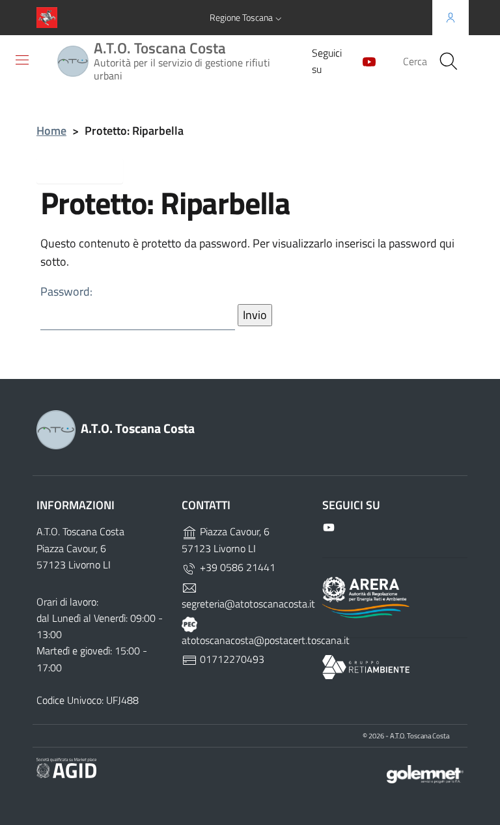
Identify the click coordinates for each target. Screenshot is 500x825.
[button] (247, 18)
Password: (66, 291)
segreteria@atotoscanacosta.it (248, 603)
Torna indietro (90, 169)
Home (51, 130)
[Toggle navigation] (22, 60)
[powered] (425, 773)
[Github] (364, 60)
